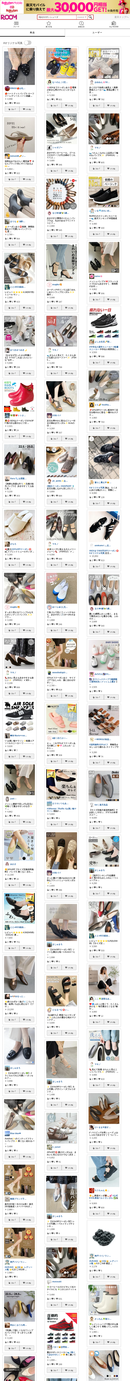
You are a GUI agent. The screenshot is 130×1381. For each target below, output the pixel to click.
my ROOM (114, 24)
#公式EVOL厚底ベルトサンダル (103, 1196)
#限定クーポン (53, 486)
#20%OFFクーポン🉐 (21, 549)
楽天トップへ (121, 17)
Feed (16, 24)
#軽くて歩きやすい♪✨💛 (61, 1353)
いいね (28, 109)
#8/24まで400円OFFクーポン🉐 (104, 551)
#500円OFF (66, 486)
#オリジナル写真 (97, 488)
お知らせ (81, 24)
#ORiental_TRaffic (55, 809)
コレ (12, 109)
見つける (48, 24)
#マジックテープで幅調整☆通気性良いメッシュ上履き (103, 680)
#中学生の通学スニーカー (101, 347)
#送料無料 (94, 744)
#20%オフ (103, 744)
